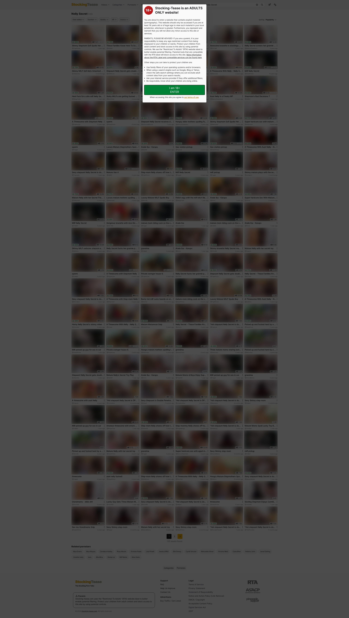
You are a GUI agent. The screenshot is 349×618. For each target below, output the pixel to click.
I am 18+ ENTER (174, 89)
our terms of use (191, 97)
